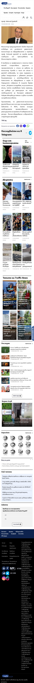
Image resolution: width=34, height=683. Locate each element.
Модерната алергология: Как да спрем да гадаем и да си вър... (15, 422)
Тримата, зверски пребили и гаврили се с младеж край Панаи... (17, 477)
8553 (5, 209)
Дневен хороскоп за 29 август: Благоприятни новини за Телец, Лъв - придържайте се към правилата (21, 380)
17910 (28, 338)
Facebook (17, 126)
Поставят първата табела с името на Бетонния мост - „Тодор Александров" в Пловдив (8, 234)
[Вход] (23, 18)
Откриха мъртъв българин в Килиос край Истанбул (16, 167)
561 (14, 173)
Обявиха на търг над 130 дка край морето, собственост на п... (15, 493)
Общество (19, 532)
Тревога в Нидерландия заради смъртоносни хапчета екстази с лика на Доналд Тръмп (8, 167)
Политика (21, 8)
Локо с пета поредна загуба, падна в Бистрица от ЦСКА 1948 (20, 371)
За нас (3, 543)
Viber (21, 126)
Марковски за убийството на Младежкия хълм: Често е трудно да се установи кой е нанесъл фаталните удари (17, 234)
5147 (15, 240)
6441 (25, 209)
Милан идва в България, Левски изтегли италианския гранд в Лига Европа (27, 234)
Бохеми (21, 534)
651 (22, 382)
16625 (13, 338)
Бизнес (28, 8)
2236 (25, 240)
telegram (24, 126)
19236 (12, 425)
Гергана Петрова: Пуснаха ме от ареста (7, 203)
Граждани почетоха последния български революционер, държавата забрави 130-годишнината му (24, 297)
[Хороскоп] (17, 455)
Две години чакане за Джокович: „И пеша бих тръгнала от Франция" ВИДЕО (9, 299)
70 (21, 359)
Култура (17, 13)
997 (14, 209)
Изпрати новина (33, 333)
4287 (5, 271)
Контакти (5, 556)
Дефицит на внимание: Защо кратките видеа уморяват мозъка (20, 357)
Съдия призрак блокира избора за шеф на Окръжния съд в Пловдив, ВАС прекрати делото (6, 265)
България (14, 8)
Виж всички (27, 141)
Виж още (16, 396)
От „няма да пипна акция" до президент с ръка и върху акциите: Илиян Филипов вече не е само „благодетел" (27, 203)
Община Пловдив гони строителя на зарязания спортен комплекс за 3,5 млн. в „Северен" (9, 328)
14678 (13, 308)
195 (22, 373)
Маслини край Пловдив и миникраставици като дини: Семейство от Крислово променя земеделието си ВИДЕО (24, 327)
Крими (6, 13)
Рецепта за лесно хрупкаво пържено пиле (21, 364)
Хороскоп (5, 432)
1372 (32, 269)
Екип (11, 543)
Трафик (13, 534)
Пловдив (7, 8)
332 (22, 390)
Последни (5, 343)
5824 (5, 240)
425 (4, 173)
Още (22, 13)
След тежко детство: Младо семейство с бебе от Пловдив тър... (16, 483)
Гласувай (16, 524)
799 (24, 173)
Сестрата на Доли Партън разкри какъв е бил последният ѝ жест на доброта (20, 388)
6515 (22, 269)
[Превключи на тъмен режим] (31, 17)
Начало (3, 532)
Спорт (11, 13)
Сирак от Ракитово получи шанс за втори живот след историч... (17, 499)
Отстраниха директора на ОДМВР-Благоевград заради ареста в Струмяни (17, 203)
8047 (28, 308)
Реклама (4, 546)
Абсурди (4, 536)
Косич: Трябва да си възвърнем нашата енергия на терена (19, 348)
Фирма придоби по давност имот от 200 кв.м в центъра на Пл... (16, 488)
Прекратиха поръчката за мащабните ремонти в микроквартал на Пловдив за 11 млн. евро (18, 265)
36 (21, 351)
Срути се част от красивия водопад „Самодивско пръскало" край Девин (27, 167)
